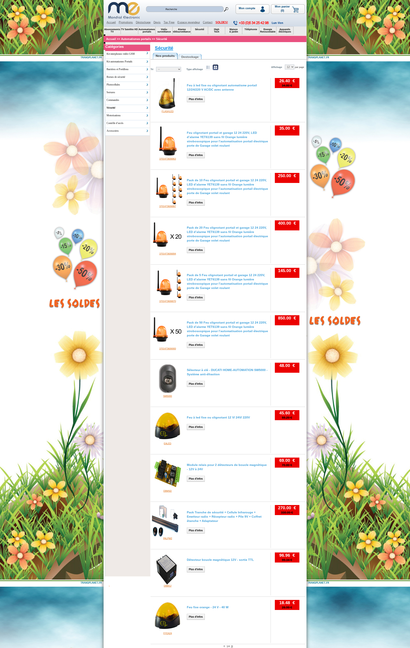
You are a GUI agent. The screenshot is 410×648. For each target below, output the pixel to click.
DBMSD (167, 491)
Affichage (276, 67)
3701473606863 (167, 159)
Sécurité (164, 48)
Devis (157, 22)
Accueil (111, 22)
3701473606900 (167, 348)
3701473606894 (167, 253)
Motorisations (114, 115)
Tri (152, 69)
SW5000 (167, 396)
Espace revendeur (188, 22)
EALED (167, 443)
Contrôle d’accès (115, 123)
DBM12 (167, 586)
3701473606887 (167, 206)
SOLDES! (221, 22)
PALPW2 (167, 538)
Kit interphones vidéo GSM (121, 53)
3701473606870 (167, 301)
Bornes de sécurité (116, 76)
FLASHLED (168, 111)
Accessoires (113, 130)
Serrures (111, 92)
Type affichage (194, 69)
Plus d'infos (196, 99)
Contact (207, 22)
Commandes (113, 100)
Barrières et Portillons (118, 69)
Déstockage (143, 22)
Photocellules (113, 84)
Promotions (126, 22)
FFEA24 (167, 633)
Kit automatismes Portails (119, 61)
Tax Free (169, 22)
